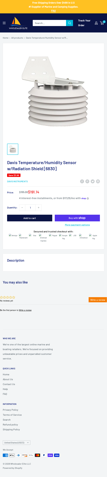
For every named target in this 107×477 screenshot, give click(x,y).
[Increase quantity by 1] (39, 208)
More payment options (77, 224)
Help (5, 388)
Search (7, 419)
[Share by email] (98, 181)
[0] (102, 23)
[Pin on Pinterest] (87, 181)
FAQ (5, 393)
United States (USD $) (14, 442)
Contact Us (9, 384)
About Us (8, 379)
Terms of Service (12, 414)
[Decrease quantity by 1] (22, 208)
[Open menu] (4, 23)
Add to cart (29, 218)
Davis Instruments (17, 181)
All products (17, 37)
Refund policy (10, 424)
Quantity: (12, 207)
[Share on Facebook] (82, 181)
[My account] (96, 23)
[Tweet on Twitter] (93, 181)
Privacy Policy (10, 409)
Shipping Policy (11, 429)
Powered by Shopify (12, 468)
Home (5, 37)
